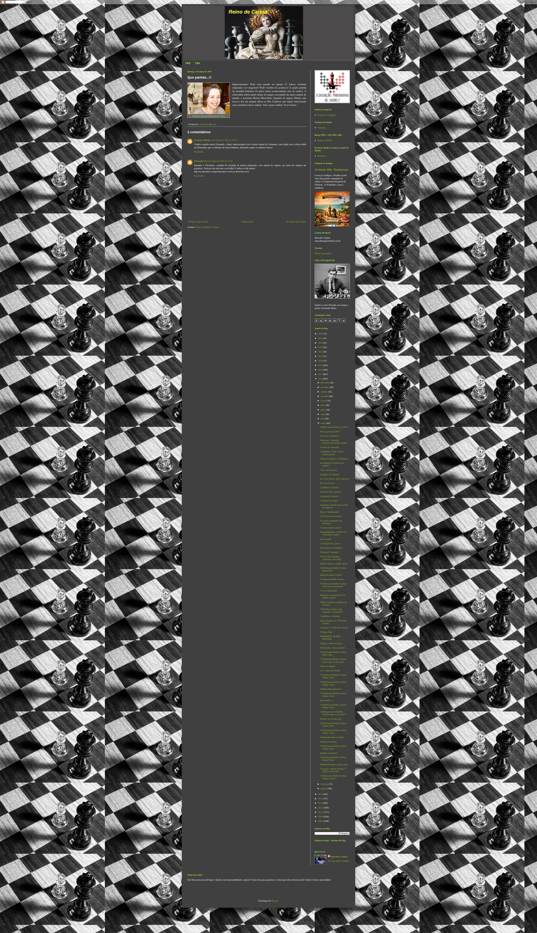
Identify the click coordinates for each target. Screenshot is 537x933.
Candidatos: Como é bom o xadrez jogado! (332, 453)
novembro (325, 387)
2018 (320, 369)
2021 (320, 356)
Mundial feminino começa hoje (334, 764)
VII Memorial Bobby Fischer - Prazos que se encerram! (333, 660)
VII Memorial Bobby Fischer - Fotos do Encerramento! (333, 585)
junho (323, 409)
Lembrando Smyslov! (329, 496)
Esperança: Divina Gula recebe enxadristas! (334, 506)
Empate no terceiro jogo (330, 718)
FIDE (188, 63)
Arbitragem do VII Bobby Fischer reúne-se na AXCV (333, 713)
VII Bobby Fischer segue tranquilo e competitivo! (331, 610)
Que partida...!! (327, 700)
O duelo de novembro (329, 447)
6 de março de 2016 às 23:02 (220, 160)
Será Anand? (326, 539)
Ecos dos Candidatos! (329, 435)
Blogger (274, 900)
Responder (199, 151)
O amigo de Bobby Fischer (332, 579)
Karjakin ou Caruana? (330, 474)
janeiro (324, 788)
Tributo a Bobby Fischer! (331, 643)
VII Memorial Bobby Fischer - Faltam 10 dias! (333, 777)
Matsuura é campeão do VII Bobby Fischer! (332, 596)
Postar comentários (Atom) (207, 226)
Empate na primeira (328, 752)
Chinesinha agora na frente (332, 737)
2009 (320, 821)
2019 (320, 365)
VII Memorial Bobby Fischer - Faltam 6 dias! (333, 724)
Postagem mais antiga (296, 221)
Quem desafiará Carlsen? (331, 574)
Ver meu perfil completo (338, 860)
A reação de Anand (328, 500)
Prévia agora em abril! (330, 431)
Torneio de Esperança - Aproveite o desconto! (331, 557)
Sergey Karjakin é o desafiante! (334, 458)
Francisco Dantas (202, 140)
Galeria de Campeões (326, 114)
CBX (197, 63)
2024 (320, 342)
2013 (320, 802)
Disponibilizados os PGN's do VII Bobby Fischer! (333, 533)
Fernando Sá (200, 161)
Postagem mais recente (198, 221)
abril (323, 418)
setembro (325, 396)
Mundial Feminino (328, 741)
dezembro (325, 382)
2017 (320, 374)
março (324, 423)
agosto (324, 400)
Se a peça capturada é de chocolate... (331, 522)
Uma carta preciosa (328, 469)
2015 (320, 794)
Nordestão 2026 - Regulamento (331, 169)
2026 (320, 333)
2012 (320, 807)
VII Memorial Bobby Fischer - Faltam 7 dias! (333, 731)
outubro (324, 391)
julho (323, 405)
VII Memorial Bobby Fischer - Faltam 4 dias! (333, 694)
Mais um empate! (327, 666)
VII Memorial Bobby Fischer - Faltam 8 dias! (333, 747)
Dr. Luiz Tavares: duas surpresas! (335, 478)
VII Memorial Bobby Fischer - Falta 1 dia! (333, 653)
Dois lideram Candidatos (331, 547)
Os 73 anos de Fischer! (330, 670)
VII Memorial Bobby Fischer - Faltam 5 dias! (333, 706)
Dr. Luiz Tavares (327, 483)
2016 (320, 378)
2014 (320, 798)
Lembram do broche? (329, 487)
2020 (320, 360)
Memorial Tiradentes (329, 552)
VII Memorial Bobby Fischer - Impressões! (333, 569)
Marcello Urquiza (339, 856)
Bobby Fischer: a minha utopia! (334, 563)
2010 (320, 816)
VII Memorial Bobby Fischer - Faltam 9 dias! (333, 758)
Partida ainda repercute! (330, 688)
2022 (320, 351)
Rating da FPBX (324, 140)
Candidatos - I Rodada (330, 616)
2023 (320, 347)
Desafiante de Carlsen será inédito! (332, 464)
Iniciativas (321, 155)
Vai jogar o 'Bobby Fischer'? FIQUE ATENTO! (332, 770)
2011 (320, 812)
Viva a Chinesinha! (328, 590)
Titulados (321, 127)
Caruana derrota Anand (330, 527)
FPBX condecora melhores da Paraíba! (333, 603)
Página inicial (247, 221)
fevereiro (325, 783)
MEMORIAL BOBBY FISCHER (330, 637)
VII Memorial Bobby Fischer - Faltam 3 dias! (333, 683)
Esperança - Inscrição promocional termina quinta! (333, 441)
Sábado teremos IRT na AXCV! (334, 426)
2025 (320, 338)
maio (323, 414)
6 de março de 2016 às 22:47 (224, 140)
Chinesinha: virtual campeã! (332, 647)
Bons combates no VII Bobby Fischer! (333, 622)
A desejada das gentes (330, 543)
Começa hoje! (326, 631)
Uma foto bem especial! (330, 491)
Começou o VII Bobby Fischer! (334, 627)
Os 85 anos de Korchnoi (331, 516)
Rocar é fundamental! (329, 511)
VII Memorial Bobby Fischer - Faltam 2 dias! (333, 676)
